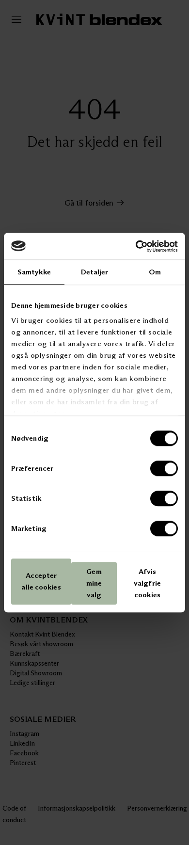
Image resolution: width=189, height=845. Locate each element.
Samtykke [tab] (34, 271)
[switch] (164, 468)
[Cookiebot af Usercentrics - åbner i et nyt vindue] (136, 246)
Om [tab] (155, 271)
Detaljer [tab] (95, 271)
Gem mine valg (94, 583)
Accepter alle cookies (41, 581)
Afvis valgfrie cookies (147, 583)
